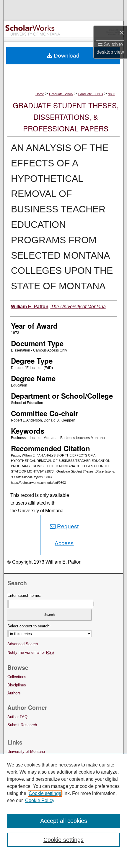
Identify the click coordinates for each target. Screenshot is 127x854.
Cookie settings (45, 793)
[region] (63, 804)
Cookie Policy (39, 800)
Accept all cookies (63, 821)
